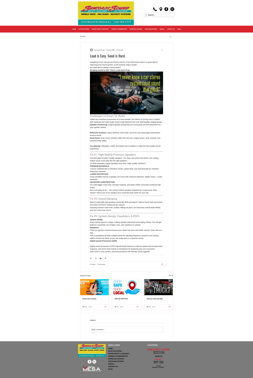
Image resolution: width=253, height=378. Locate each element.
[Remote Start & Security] (94, 287)
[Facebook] (166, 9)
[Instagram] (172, 9)
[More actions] (162, 50)
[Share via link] (105, 258)
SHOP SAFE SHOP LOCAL (121, 299)
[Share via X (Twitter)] (96, 258)
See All (171, 275)
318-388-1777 (158, 356)
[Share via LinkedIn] (100, 258)
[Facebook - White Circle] (89, 362)
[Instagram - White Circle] (94, 362)
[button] (170, 36)
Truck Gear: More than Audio (155, 299)
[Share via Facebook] (91, 258)
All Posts (82, 36)
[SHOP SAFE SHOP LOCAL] (126, 287)
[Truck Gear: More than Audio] (158, 287)
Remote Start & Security (89, 299)
